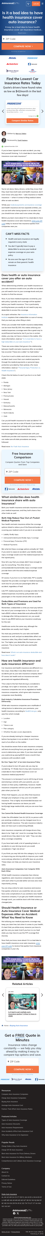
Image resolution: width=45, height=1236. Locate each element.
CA (13, 1197)
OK (11, 1203)
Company (6, 1168)
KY (41, 1197)
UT (31, 1203)
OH (8, 1203)
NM (38, 1200)
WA (39, 1203)
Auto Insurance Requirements (12, 1128)
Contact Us (6, 1176)
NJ (35, 1200)
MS (19, 1200)
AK (5, 1197)
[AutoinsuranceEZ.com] (10, 4)
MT (25, 1200)
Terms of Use (29, 51)
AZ (8, 1197)
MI (14, 1200)
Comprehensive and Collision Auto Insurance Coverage (21, 1161)
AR (10, 1197)
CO (16, 1197)
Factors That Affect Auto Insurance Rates (17, 1109)
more (21, 112)
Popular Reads (8, 1142)
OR (13, 1203)
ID (30, 1197)
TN (26, 1203)
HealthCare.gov (31, 711)
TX (28, 1203)
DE (21, 1197)
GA (26, 1197)
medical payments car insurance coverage (26, 205)
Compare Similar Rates (22, 120)
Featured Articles (9, 1116)
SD (23, 1203)
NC (3, 1203)
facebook (14, 1213)
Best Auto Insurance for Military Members (17, 1157)
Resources (6, 1090)
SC (21, 1203)
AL (3, 1197)
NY (41, 1200)
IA (36, 1197)
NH (33, 1200)
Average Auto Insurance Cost (12, 1105)
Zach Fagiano (23, 140)
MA (11, 1200)
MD (8, 1200)
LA (3, 1200)
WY (9, 1206)
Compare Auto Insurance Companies (15, 1094)
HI (28, 1197)
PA (16, 1203)
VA (36, 1203)
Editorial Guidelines (8, 1179)
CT (18, 1197)
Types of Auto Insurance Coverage (14, 1120)
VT (34, 1203)
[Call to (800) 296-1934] (28, 3)
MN (16, 1200)
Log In (36, 4)
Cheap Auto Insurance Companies (14, 1098)
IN (34, 1197)
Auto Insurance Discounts (11, 1124)
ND (5, 1203)
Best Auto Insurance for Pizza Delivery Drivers (18, 1153)
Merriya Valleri (21, 134)
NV (30, 1200)
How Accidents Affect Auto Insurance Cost (17, 1131)
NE (27, 1200)
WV (3, 1206)
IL (32, 1197)
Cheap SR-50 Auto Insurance (12, 1150)
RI (18, 1203)
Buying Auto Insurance (19, 1025)
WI (6, 1206)
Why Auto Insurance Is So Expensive (15, 1135)
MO (22, 1200)
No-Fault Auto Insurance (20, 446)
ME (5, 1200)
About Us (5, 1172)
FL (23, 1197)
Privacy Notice (7, 1183)
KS (38, 1197)
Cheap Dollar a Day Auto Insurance (14, 1146)
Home (6, 1025)
